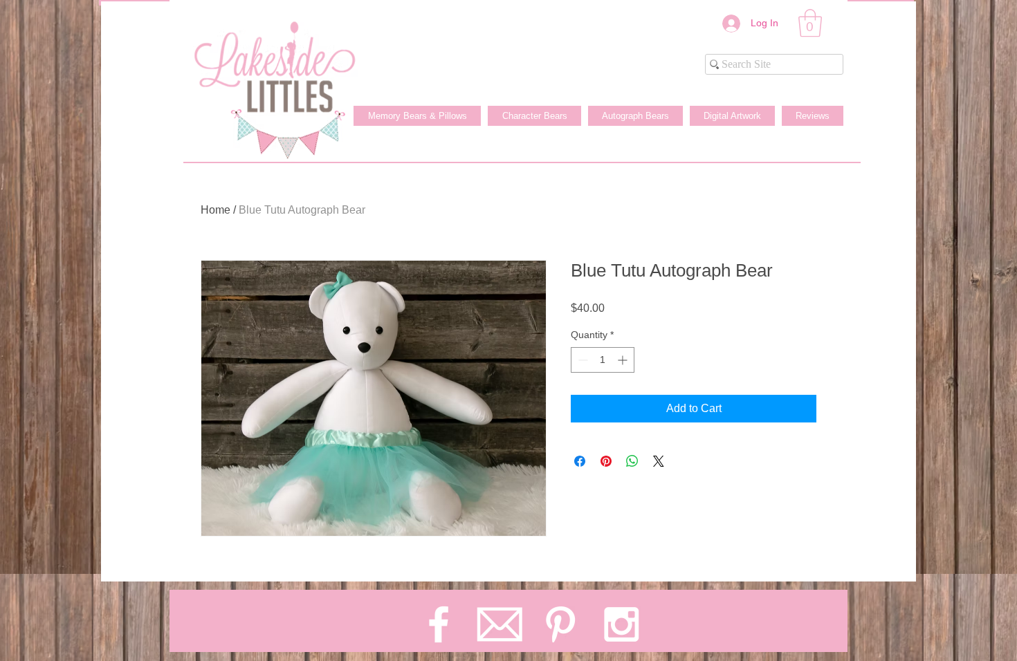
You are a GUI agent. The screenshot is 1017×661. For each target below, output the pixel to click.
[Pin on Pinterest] (606, 461)
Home (215, 210)
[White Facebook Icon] (438, 624)
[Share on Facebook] (579, 461)
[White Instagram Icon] (621, 624)
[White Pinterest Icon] (560, 624)
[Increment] (623, 360)
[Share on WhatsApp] (632, 461)
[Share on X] (658, 461)
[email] (499, 624)
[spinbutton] (602, 360)
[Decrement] (581, 360)
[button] (810, 23)
